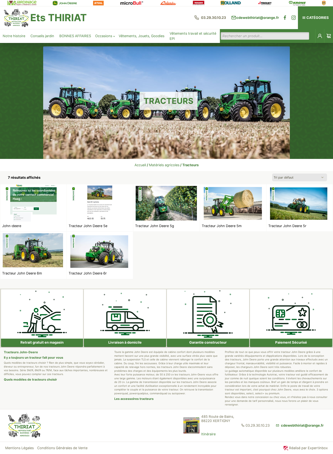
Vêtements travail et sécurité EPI (193, 36)
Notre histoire (14, 36)
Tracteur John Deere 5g (154, 226)
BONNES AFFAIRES (75, 36)
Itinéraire (208, 434)
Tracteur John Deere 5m (222, 226)
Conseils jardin (42, 36)
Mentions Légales (19, 448)
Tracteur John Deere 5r (287, 226)
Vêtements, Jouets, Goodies (141, 36)
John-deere (11, 226)
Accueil (140, 165)
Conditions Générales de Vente (62, 448)
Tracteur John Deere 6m (22, 273)
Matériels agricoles (164, 165)
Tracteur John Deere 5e (88, 226)
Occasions (103, 36)
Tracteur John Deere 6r (88, 273)
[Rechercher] (312, 36)
